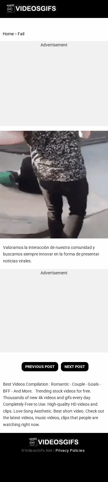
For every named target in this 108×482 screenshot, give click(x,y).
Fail (21, 33)
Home (8, 33)
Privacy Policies (70, 450)
